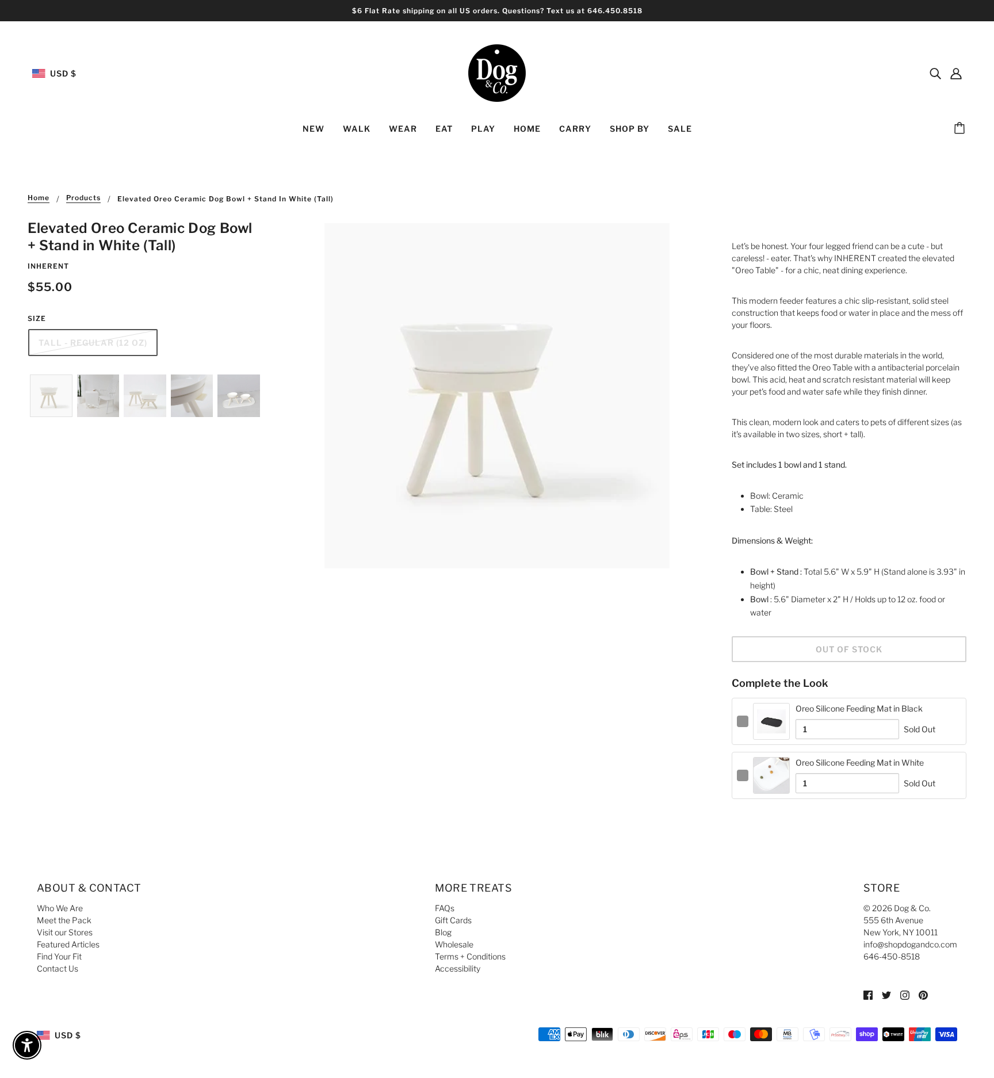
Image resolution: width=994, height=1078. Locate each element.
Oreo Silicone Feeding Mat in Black (859, 708)
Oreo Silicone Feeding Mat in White (860, 762)
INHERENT (48, 266)
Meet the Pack (64, 920)
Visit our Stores (65, 932)
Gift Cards (453, 920)
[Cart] (961, 129)
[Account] (956, 73)
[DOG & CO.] (497, 72)
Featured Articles (68, 944)
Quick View (771, 730)
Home (38, 198)
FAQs (444, 908)
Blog (443, 932)
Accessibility (457, 968)
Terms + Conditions (470, 956)
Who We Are (60, 908)
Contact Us (57, 968)
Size (37, 318)
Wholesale (454, 944)
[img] (935, 73)
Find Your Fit (59, 956)
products (83, 198)
